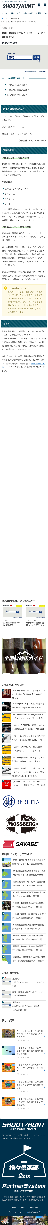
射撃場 (38, 13)
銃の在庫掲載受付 (35, 1212)
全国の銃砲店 (27, 13)
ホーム (4, 13)
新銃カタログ (15, 13)
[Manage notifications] (5, 1220)
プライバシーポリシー (16, 1212)
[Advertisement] (24, 480)
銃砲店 (23, 1207)
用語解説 (16, 978)
